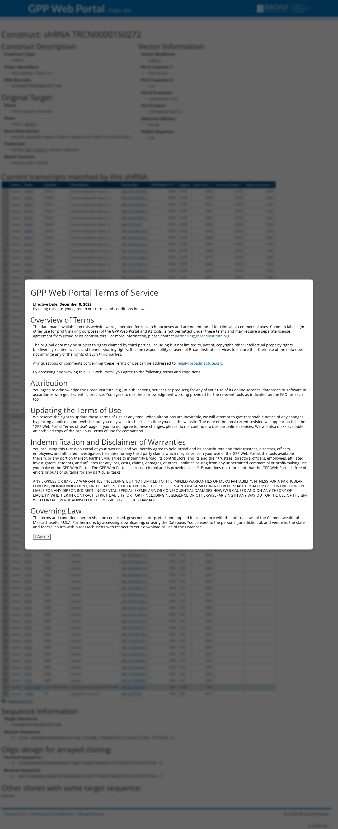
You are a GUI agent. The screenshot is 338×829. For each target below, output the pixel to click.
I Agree (42, 536)
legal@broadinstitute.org (200, 363)
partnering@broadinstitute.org (202, 335)
